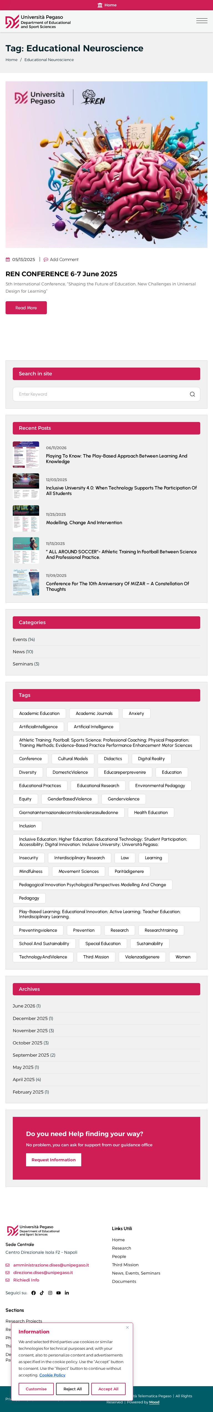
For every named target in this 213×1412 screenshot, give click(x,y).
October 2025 (27, 1043)
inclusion (27, 825)
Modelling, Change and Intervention (84, 522)
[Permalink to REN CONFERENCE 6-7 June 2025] (106, 164)
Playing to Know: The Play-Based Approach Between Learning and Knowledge (116, 458)
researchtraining (161, 930)
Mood (154, 1402)
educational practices (40, 785)
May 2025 (23, 1067)
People (119, 1256)
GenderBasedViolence (70, 799)
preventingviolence (38, 930)
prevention (84, 930)
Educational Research (98, 785)
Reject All (73, 1388)
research (120, 930)
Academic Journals (94, 713)
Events (20, 639)
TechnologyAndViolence (43, 956)
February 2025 (28, 1092)
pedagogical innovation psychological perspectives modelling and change (92, 884)
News (19, 651)
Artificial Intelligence (93, 726)
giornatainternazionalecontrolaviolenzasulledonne (68, 812)
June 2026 (24, 1006)
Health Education (151, 812)
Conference (30, 758)
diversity (28, 772)
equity (25, 799)
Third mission (96, 956)
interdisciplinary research (79, 857)
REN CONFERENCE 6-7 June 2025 (61, 274)
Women (183, 956)
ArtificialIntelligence (38, 726)
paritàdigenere (129, 871)
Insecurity (28, 857)
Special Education (103, 943)
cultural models (73, 758)
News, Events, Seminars (136, 1273)
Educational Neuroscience (49, 59)
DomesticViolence (70, 772)
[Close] (127, 1327)
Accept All (108, 1388)
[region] (72, 1362)
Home (11, 59)
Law (125, 857)
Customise (36, 1388)
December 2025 (30, 1018)
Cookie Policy (52, 1375)
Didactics (113, 758)
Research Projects (24, 1321)
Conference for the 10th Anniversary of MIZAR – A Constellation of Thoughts (117, 586)
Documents (124, 1281)
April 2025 (24, 1079)
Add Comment (64, 259)
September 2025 (31, 1055)
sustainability (150, 943)
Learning (153, 857)
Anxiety (136, 713)
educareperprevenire (125, 772)
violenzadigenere (142, 956)
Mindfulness (30, 871)
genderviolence (124, 799)
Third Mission (125, 1264)
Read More (26, 307)
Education (172, 772)
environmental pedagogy (160, 785)
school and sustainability (44, 943)
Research (121, 1248)
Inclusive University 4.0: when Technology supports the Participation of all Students (121, 490)
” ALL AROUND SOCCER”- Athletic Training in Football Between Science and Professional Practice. (121, 554)
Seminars (23, 664)
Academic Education (39, 713)
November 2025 (30, 1030)
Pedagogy (29, 898)
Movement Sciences (79, 871)
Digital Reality (151, 758)
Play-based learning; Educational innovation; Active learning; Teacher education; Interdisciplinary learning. (100, 914)
